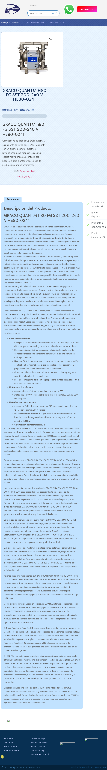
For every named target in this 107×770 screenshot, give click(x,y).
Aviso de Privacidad (40, 754)
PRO (16, 22)
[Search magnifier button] (56, 13)
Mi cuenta (8, 738)
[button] (50, 38)
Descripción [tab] (13, 199)
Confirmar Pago (38, 750)
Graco (10, 22)
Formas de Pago (38, 738)
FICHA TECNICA (26, 170)
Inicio (3, 22)
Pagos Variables (38, 746)
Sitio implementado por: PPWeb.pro (88, 767)
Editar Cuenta (10, 746)
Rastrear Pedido (11, 750)
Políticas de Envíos (39, 742)
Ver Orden (8, 742)
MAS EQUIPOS (24, 176)
